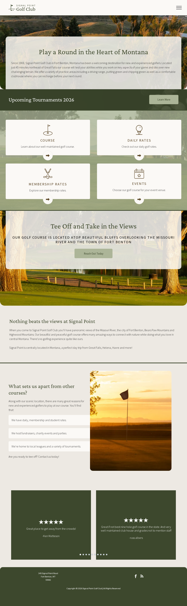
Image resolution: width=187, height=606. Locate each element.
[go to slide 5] (92, 554)
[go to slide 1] (80, 554)
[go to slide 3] (86, 554)
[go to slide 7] (98, 554)
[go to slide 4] (89, 554)
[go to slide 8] (101, 554)
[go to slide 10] (106, 554)
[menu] (179, 7)
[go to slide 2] (83, 554)
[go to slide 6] (95, 554)
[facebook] (135, 576)
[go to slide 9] (103, 554)
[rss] (142, 576)
